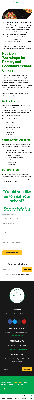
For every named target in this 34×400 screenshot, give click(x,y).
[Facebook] (10, 321)
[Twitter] (14, 321)
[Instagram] (19, 321)
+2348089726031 (17, 336)
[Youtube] (24, 321)
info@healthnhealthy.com (17, 349)
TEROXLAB (19, 384)
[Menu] (2, 2)
